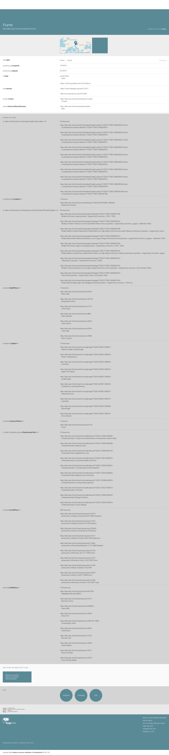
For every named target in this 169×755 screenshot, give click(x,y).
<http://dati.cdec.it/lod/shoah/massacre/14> (76, 426)
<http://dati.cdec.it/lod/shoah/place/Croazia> (76, 100)
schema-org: (11, 66)
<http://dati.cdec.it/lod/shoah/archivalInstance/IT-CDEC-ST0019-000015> (86, 459)
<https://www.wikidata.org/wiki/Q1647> (74, 89)
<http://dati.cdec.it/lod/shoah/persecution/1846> (81, 544)
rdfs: (6, 60)
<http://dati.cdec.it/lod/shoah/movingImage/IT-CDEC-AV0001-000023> (85, 356)
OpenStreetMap (79, 52)
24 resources (65, 121)
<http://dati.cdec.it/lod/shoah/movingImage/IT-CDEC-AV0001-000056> (85, 363)
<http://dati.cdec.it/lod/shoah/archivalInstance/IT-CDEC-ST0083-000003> (86, 481)
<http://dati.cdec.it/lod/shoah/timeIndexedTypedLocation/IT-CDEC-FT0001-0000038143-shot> (94, 178)
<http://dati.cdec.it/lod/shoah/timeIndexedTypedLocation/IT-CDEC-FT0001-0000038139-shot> (94, 134)
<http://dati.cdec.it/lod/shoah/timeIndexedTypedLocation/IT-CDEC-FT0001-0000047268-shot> (94, 193)
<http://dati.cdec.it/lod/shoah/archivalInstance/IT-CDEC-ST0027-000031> (86, 489)
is (24, 121)
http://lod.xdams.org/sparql (157, 718)
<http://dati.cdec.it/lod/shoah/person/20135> (76, 300)
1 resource (64, 199)
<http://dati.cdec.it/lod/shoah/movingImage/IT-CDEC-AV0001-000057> (85, 393)
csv (149, 731)
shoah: (8, 99)
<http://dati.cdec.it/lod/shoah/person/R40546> (77, 607)
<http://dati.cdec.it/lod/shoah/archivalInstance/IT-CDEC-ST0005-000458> (86, 444)
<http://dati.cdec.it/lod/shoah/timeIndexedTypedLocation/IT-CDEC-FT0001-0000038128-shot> (94, 185)
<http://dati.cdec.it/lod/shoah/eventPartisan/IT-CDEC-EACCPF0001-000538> (87, 204)
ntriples (150, 723)
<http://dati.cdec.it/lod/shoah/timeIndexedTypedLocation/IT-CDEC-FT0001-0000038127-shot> (94, 141)
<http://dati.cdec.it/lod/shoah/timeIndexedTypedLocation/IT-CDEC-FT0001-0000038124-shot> (94, 126)
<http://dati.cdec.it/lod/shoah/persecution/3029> (78, 574)
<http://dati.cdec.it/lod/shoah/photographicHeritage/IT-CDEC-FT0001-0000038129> (105, 222)
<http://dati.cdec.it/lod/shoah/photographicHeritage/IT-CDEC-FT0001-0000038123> (105, 267)
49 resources (65, 210)
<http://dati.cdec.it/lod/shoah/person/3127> (76, 600)
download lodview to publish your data (18, 743)
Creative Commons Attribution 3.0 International (27, 752)
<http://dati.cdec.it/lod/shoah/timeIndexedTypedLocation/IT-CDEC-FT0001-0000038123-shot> (94, 170)
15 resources (65, 432)
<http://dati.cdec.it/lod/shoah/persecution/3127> (78, 559)
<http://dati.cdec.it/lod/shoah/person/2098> (76, 337)
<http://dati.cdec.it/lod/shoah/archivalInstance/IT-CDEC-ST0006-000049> (88, 437)
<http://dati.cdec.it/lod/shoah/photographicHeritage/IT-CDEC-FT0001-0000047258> (90, 215)
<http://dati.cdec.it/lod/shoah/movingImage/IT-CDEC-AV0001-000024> (85, 385)
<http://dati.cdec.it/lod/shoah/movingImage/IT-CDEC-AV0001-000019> (85, 415)
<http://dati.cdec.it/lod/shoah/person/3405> (76, 644)
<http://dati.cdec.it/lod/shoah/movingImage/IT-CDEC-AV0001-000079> (85, 400)
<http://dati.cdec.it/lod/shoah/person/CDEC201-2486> (79, 622)
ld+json (162, 723)
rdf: (5, 76)
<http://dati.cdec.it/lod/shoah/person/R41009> (77, 592)
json (158, 723)
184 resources (65, 510)
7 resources (64, 288)
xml (146, 723)
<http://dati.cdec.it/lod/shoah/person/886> (75, 315)
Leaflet (70, 52)
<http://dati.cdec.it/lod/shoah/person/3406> (76, 629)
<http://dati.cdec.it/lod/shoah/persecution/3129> (78, 552)
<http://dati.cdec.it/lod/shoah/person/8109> (76, 293)
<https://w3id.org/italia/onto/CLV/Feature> (75, 83)
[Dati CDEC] (14, 709)
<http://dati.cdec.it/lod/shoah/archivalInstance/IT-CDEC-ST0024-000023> (86, 504)
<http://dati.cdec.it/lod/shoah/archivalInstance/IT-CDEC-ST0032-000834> (86, 474)
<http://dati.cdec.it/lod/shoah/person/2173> (76, 307)
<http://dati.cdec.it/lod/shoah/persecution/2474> (81, 515)
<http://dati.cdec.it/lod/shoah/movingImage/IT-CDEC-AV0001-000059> (85, 378)
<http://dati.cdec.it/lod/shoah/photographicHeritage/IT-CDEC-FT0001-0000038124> (90, 259)
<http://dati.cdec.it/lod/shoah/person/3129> (76, 637)
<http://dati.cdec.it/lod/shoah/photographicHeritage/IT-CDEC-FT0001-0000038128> (113, 230)
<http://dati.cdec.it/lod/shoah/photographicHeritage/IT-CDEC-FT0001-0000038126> (113, 252)
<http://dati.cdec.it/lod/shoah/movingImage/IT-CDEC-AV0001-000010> (85, 370)
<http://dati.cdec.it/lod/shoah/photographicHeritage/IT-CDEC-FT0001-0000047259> (92, 245)
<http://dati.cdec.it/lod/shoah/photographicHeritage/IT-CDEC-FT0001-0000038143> (90, 274)
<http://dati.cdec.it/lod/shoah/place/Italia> (75, 107)
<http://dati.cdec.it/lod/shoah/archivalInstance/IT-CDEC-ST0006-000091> (86, 467)
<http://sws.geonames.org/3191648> (73, 94)
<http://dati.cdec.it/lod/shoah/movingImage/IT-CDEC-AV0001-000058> (85, 407)
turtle (154, 723)
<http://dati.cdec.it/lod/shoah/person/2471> (76, 652)
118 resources (65, 588)
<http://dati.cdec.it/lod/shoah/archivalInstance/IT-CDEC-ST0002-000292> (86, 496)
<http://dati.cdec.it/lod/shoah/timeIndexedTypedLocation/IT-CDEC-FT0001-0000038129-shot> (94, 148)
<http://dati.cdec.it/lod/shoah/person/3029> (76, 615)
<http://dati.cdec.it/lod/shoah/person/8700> (76, 330)
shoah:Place (64, 77)
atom (148, 726)
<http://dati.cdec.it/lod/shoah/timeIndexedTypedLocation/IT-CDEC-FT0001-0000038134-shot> (94, 163)
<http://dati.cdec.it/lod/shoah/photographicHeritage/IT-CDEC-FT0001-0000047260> (96, 282)
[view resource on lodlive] (165, 15)
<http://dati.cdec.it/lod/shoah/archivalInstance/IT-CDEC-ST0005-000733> (86, 452)
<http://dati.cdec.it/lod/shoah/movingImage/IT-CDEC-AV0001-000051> (85, 348)
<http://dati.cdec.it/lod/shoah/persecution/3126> (78, 522)
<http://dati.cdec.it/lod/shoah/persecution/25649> (78, 530)
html (151, 729)
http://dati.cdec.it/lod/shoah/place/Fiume (19, 29)
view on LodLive (147, 720)
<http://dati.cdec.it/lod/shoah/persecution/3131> (80, 537)
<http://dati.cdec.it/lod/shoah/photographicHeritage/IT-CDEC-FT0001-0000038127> (112, 237)
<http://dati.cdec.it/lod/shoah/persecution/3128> (79, 581)
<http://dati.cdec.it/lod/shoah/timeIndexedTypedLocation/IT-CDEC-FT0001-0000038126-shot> (94, 156)
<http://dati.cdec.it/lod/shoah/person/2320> (76, 659)
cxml (152, 731)
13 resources (65, 343)
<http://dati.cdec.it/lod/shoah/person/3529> (76, 322)
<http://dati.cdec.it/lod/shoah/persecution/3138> (78, 566)
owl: (7, 89)
